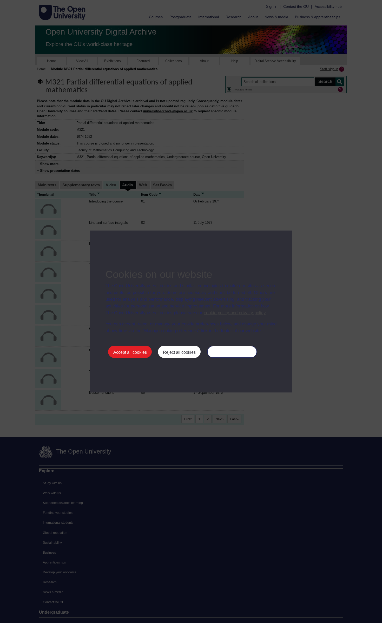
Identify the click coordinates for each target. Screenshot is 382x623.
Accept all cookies (130, 352)
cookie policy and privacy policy (235, 312)
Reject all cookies (179, 352)
